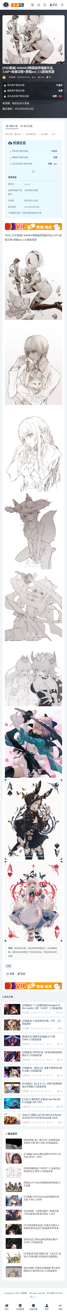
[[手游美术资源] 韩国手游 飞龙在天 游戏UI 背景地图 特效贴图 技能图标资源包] (14, 1260)
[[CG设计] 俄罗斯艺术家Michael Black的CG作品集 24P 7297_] (12, 1104)
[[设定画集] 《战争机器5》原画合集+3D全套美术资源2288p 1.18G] (14, 1218)
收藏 (11, 974)
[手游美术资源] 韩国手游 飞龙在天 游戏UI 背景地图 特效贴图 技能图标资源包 (42, 1257)
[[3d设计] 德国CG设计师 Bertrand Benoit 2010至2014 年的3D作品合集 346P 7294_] (12, 1122)
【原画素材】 (31, 134)
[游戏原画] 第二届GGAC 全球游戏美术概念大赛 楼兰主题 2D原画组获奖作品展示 (42, 1143)
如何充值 (33, 1309)
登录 (55, 5)
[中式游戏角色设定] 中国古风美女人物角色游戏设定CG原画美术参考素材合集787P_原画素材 (42, 1228)
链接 (22, 974)
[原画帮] (4, 77)
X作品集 (12, 77)
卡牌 (8, 966)
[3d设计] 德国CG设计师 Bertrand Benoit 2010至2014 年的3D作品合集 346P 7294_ (41, 1118)
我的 (47, 1309)
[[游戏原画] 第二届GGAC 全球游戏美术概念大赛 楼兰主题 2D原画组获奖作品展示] (14, 1147)
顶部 (60, 1309)
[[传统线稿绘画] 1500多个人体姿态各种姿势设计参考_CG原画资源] (14, 1175)
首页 (19, 134)
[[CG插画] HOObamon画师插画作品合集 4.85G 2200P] (14, 1203)
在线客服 (20, 1309)
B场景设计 (26, 1123)
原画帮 (24, 1293)
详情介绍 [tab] (13, 126)
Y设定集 (25, 1091)
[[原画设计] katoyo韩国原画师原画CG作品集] (14, 1189)
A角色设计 (26, 1044)
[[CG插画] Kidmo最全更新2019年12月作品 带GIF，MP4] (14, 1161)
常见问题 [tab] (28, 126)
